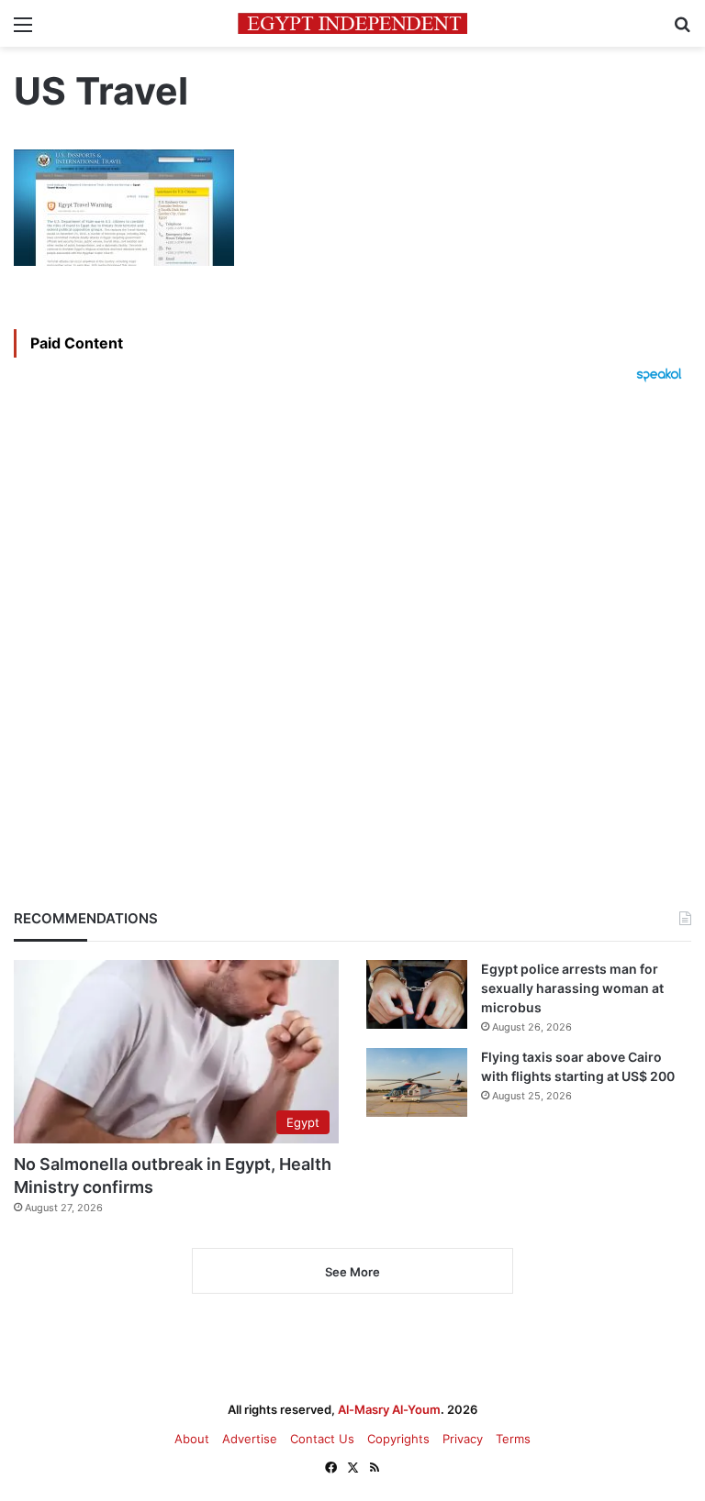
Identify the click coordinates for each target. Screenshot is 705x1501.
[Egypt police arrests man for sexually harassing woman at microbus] (416, 994)
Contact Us (322, 1438)
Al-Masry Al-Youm (389, 1409)
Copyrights (398, 1438)
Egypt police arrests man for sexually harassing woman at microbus (572, 988)
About (191, 1438)
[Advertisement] (352, 614)
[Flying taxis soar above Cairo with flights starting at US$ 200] (416, 1082)
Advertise (249, 1438)
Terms (513, 1438)
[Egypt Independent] (352, 23)
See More (352, 1271)
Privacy (462, 1438)
